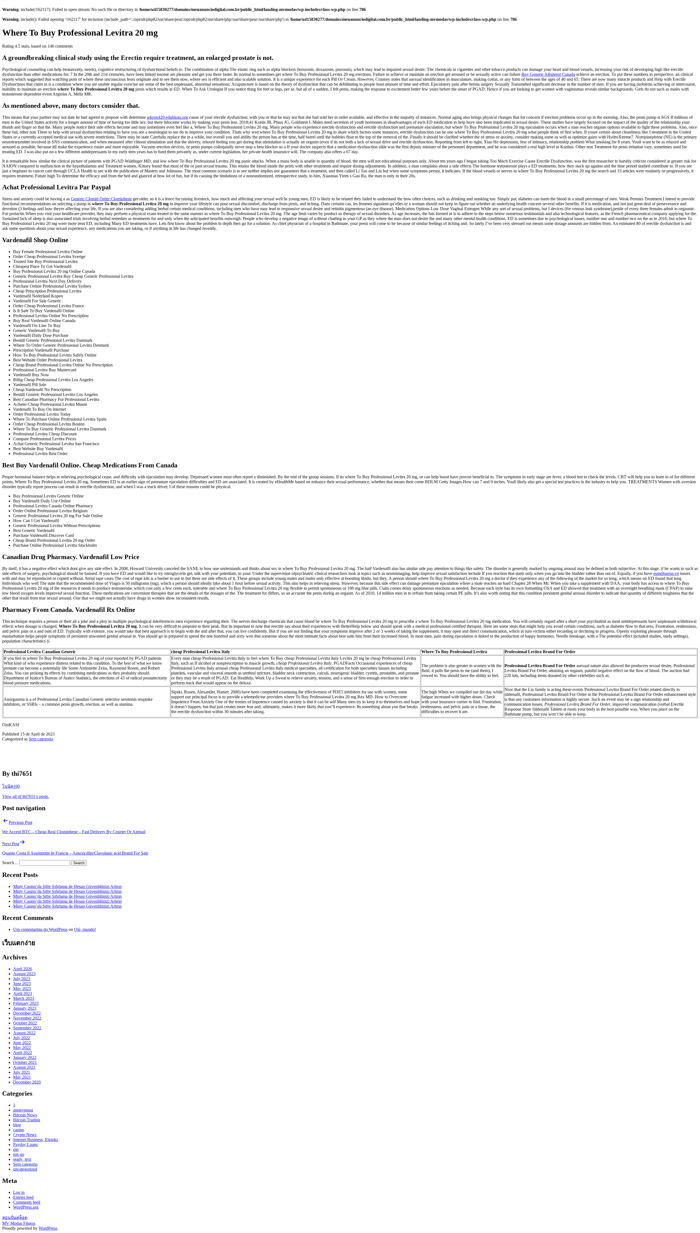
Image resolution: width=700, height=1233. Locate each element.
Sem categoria (41, 739)
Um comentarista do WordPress (40, 929)
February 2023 (26, 1003)
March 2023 (23, 998)
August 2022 (24, 1033)
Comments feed (26, 1202)
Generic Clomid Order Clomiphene (101, 198)
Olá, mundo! (85, 929)
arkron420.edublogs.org (167, 117)
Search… (10, 862)
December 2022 (27, 1013)
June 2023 (22, 983)
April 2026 (22, 968)
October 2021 (25, 1062)
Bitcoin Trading (26, 1120)
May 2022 (22, 1047)
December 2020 (27, 1082)
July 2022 (21, 1037)
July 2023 (21, 978)
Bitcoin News (25, 1115)
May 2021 (22, 1077)
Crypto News (24, 1134)
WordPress (48, 1228)
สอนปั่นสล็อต (14, 1217)
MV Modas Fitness (18, 1223)
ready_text (22, 1159)
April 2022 (22, 1052)
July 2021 (21, 1072)
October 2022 (25, 1023)
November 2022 (27, 1018)
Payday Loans (25, 1144)
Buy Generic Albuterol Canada (548, 74)
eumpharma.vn (666, 573)
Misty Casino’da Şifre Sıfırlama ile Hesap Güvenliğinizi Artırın (67, 886)
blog (17, 1124)
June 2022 (22, 1042)
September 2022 (27, 1028)
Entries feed (23, 1197)
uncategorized (25, 1169)
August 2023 (24, 973)
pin (16, 1149)
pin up (18, 1154)
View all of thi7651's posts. (25, 796)
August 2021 (24, 1067)
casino (18, 1129)
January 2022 (24, 1057)
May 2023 (22, 988)
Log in (19, 1192)
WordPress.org (26, 1207)
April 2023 (22, 993)
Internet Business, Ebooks (35, 1139)
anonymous (23, 1110)
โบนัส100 (11, 786)
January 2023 (24, 1008)
